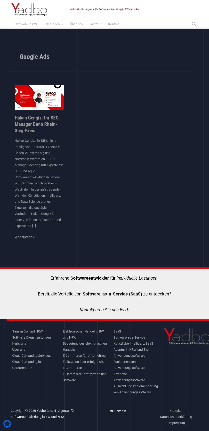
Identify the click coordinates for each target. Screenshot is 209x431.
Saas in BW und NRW (27, 331)
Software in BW (26, 24)
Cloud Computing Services (31, 356)
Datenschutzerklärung (176, 417)
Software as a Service (129, 337)
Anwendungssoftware (129, 356)
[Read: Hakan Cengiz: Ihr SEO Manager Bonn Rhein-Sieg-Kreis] (39, 97)
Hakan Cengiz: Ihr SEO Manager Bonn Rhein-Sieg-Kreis (37, 124)
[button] (194, 24)
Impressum (177, 423)
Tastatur (95, 24)
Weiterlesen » (24, 236)
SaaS (117, 331)
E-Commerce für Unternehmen (85, 356)
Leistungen (52, 24)
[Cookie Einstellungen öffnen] (7, 427)
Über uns (76, 24)
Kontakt (114, 24)
